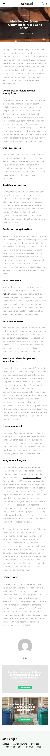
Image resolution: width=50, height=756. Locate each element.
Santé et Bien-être (25, 670)
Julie (31, 33)
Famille (5, 744)
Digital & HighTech (34, 747)
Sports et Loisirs (13, 747)
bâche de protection (32, 477)
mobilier (6, 294)
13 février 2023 (22, 33)
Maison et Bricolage (25, 16)
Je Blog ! (9, 738)
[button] (47, 4)
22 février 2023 (22, 714)
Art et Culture (20, 744)
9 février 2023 (22, 682)
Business (35, 744)
